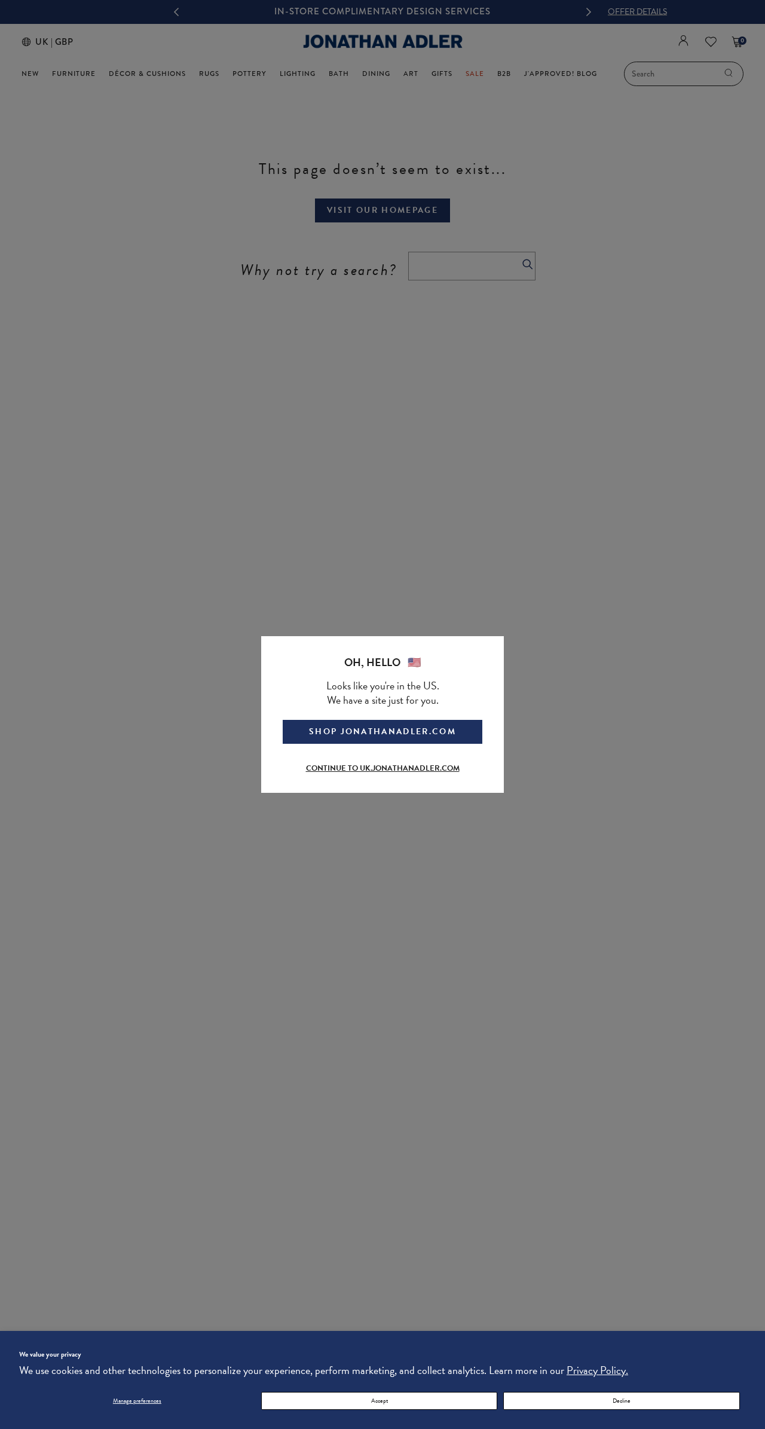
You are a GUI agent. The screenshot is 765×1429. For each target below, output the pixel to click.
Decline (622, 1400)
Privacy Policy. (597, 1370)
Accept (379, 1400)
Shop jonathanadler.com (382, 731)
